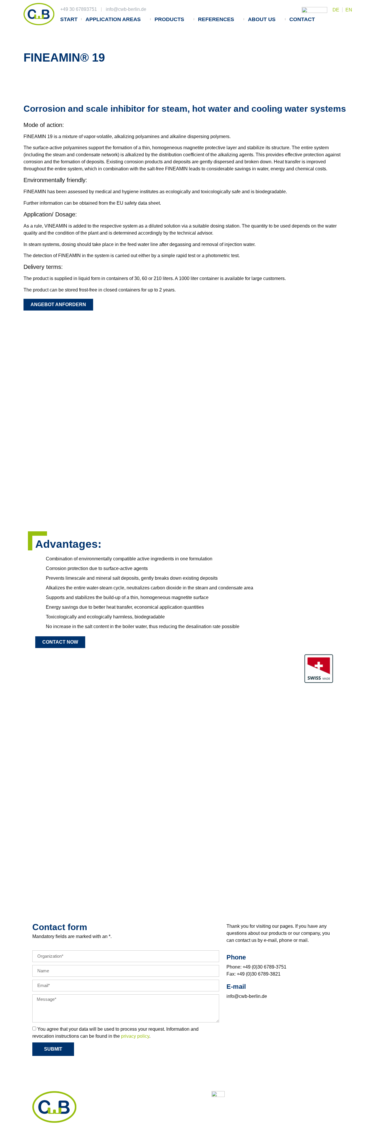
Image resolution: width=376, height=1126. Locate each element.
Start (69, 19)
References (216, 19)
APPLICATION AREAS (113, 19)
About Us (262, 19)
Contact (302, 19)
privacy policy (135, 1035)
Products (169, 19)
